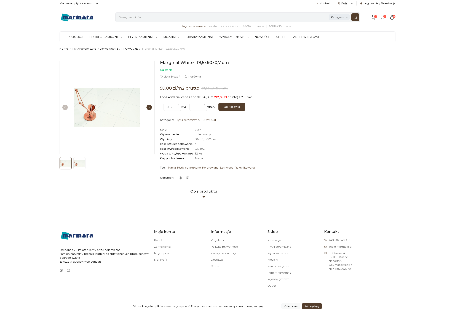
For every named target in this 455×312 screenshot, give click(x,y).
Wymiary (166, 139)
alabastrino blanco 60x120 (236, 26)
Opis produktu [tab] (203, 191)
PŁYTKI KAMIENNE (141, 37)
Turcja (172, 167)
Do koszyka (232, 106)
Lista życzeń (172, 76)
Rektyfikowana (245, 167)
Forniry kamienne (279, 272)
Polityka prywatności (224, 246)
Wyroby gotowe (278, 279)
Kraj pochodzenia (172, 158)
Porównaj (194, 76)
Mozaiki (272, 259)
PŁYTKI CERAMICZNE (104, 37)
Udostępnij (167, 177)
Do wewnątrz (109, 48)
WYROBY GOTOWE (232, 37)
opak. (211, 106)
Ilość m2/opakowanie (174, 148)
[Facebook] (180, 178)
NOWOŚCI (262, 37)
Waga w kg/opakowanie (176, 153)
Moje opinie (162, 253)
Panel (158, 240)
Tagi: (163, 167)
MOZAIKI (169, 37)
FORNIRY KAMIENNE (199, 37)
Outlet (271, 285)
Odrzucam (291, 306)
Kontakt (325, 3)
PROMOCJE (76, 37)
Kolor (164, 129)
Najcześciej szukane (194, 26)
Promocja (274, 240)
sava (288, 26)
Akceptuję (312, 306)
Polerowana (210, 167)
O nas (214, 266)
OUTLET (280, 37)
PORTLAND (275, 26)
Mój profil (160, 259)
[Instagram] (187, 178)
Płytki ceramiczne (84, 48)
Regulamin (218, 240)
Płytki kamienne (278, 253)
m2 (183, 106)
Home (63, 48)
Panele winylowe (278, 266)
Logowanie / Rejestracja (379, 3)
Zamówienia (162, 246)
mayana (259, 26)
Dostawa (217, 259)
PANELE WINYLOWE (305, 37)
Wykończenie (169, 134)
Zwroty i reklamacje (224, 253)
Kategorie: (167, 120)
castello (212, 26)
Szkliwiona (227, 167)
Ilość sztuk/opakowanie (176, 144)
